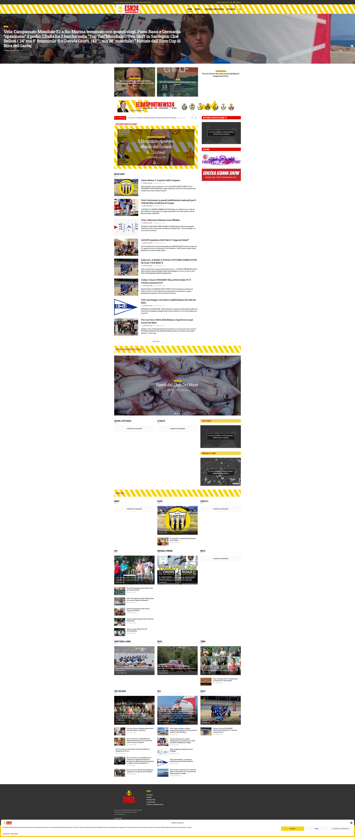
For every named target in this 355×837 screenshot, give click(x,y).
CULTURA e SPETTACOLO (214, 9)
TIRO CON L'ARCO (135, 77)
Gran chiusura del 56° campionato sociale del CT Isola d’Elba (225, 679)
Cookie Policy (6, 833)
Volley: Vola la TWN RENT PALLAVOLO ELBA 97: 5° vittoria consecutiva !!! (225, 730)
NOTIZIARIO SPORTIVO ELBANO (156, 126)
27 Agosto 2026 (132, 732)
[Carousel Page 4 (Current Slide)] (352, 40)
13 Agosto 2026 (132, 592)
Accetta (292, 828)
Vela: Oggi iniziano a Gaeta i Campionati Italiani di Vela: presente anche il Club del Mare (178, 83)
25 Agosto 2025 (132, 623)
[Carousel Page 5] (352, 42)
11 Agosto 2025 (175, 542)
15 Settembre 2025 (176, 775)
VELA (5, 26)
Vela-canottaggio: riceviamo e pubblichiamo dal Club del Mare (181, 760)
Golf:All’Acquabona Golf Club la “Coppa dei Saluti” (165, 240)
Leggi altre (155, 341)
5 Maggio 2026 (158, 243)
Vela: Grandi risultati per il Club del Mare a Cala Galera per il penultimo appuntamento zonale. (183, 771)
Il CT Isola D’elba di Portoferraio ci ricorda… (218, 670)
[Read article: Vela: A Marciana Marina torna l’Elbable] (126, 227)
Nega (316, 828)
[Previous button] (117, 93)
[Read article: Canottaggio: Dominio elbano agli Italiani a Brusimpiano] (134, 660)
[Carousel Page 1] (352, 34)
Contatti (121, 2)
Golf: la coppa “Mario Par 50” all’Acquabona (137, 630)
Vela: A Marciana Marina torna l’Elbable (160, 220)
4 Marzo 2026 (158, 305)
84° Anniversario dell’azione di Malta (177, 384)
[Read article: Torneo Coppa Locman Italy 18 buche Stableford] (119, 622)
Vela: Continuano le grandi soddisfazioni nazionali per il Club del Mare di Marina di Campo (168, 201)
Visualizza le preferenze (341, 828)
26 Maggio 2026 (158, 223)
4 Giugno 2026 (158, 206)
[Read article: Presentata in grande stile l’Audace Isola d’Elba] (162, 541)
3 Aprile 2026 (157, 265)
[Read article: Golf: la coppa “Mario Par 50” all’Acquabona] (119, 632)
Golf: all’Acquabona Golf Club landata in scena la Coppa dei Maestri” (140, 599)
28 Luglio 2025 (164, 673)
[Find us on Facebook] (231, 2)
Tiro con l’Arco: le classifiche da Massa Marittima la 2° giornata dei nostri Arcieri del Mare (150, 117)
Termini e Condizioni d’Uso (145, 2)
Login (239, 2)
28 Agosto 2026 (121, 722)
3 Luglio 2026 (135, 90)
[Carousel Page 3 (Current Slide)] (158, 163)
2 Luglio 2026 (158, 183)
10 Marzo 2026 (158, 285)
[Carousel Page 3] (352, 38)
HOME (189, 9)
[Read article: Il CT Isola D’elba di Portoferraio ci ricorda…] (220, 660)
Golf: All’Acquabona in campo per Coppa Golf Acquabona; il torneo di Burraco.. (220, 83)
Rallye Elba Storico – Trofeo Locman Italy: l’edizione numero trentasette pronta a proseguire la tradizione (177, 668)
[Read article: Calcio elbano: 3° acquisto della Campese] (126, 187)
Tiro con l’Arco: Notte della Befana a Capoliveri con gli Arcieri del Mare (140, 771)
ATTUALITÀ (231, 9)
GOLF (220, 79)
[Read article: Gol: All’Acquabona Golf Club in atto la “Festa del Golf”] (119, 591)
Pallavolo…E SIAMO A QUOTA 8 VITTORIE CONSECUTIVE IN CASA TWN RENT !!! (217, 719)
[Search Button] (240, 9)
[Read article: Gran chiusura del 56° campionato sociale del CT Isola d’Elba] (206, 682)
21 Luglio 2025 (218, 683)
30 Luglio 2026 (131, 602)
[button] (351, 823)
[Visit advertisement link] (177, 106)
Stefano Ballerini (10, 50)
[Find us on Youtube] (234, 2)
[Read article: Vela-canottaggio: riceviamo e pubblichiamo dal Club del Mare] (126, 307)
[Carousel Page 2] (352, 36)
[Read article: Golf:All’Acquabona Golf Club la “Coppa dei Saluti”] (126, 247)
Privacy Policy (14, 833)
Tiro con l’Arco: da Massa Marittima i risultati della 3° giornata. (140, 729)
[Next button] (238, 93)
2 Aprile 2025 (163, 582)
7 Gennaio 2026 (158, 325)
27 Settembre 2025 (122, 673)
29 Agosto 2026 (221, 88)
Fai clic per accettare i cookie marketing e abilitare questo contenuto (221, 133)
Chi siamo (116, 2)
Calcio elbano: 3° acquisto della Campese (160, 180)
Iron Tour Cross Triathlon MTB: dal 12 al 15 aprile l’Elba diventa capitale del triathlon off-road (177, 579)
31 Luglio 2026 (120, 753)
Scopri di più (118, 818)
